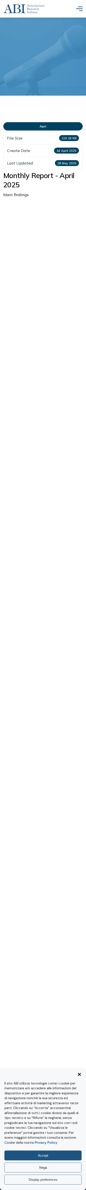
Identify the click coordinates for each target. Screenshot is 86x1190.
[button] (79, 1074)
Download (43, 126)
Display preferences (43, 1179)
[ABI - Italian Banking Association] (24, 8)
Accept (43, 1155)
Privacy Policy (46, 1142)
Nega (43, 1167)
